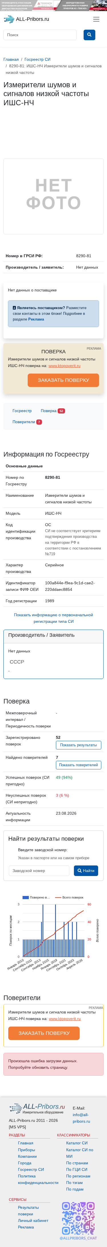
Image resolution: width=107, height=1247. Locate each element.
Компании (27, 1156)
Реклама (26, 1227)
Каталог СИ (77, 1143)
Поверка (52, 410)
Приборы (26, 1149)
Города (24, 1163)
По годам (75, 1189)
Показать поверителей (78, 765)
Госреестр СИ (31, 1169)
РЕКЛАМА (94, 348)
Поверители (26, 421)
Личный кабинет (33, 1220)
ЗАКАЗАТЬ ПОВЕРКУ (63, 380)
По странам (77, 1163)
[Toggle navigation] (96, 19)
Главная (25, 1143)
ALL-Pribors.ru (32, 19)
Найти (88, 870)
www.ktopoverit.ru (64, 365)
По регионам (78, 1176)
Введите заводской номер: (43, 849)
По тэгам (74, 1182)
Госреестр (22, 410)
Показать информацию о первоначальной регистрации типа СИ (53, 618)
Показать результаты (78, 745)
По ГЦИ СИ (76, 1169)
